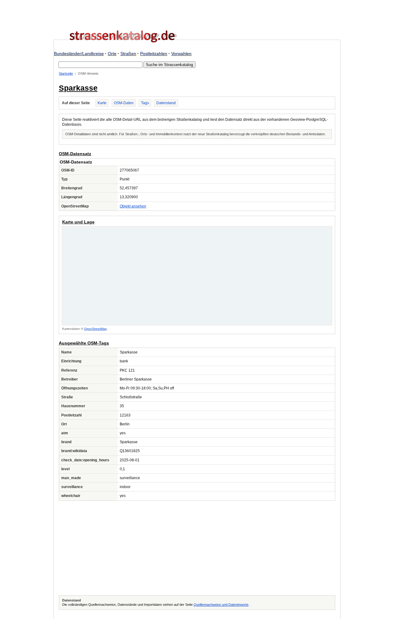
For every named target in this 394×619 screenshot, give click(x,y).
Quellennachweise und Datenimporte (221, 604)
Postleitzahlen (153, 53)
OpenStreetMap (95, 328)
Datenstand (166, 103)
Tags (145, 103)
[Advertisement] (197, 548)
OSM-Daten (124, 103)
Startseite (66, 73)
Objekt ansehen (133, 206)
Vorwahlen (181, 53)
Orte (112, 53)
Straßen (128, 53)
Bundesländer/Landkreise (79, 53)
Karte (102, 103)
